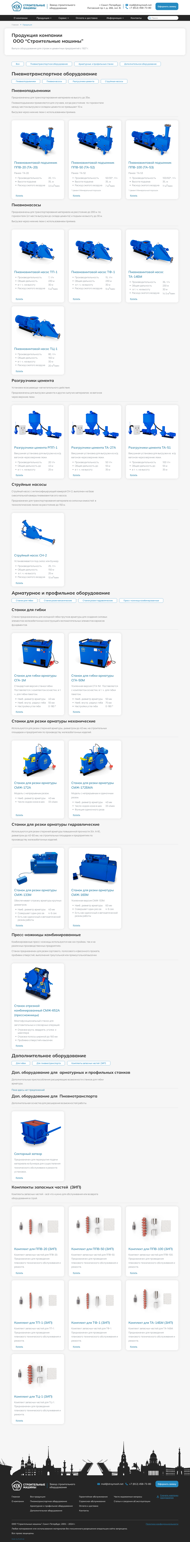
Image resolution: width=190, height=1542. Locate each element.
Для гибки (21, 1063)
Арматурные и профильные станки (96, 64)
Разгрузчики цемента (83, 81)
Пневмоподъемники (26, 81)
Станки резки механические (58, 600)
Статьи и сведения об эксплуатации (132, 1501)
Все (18, 64)
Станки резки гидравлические (98, 600)
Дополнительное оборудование (140, 64)
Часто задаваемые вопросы (128, 1496)
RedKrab (21, 1539)
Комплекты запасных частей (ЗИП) (88, 1063)
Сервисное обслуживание (92, 1501)
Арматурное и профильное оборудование (51, 1506)
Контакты (136, 18)
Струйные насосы (114, 81)
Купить (19, 195)
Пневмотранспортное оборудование (49, 64)
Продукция (43, 18)
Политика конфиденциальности (162, 1524)
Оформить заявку (167, 6)
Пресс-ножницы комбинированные (141, 600)
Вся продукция (37, 1496)
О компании (21, 18)
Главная (16, 1496)
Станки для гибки (24, 600)
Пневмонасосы (54, 81)
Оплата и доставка (86, 18)
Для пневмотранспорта (49, 1063)
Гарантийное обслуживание (93, 1496)
